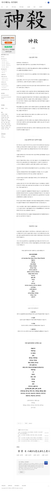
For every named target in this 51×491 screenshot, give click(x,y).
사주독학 (2, 128)
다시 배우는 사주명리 (9, 2)
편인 (7, 119)
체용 (8, 122)
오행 (6, 122)
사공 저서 (4, 84)
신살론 (28, 7)
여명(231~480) (5, 80)
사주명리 (2, 114)
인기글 (6, 108)
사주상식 (3, 82)
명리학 (2, 119)
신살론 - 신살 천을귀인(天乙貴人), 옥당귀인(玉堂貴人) (28, 441)
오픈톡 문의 (10, 485)
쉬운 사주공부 (3, 115)
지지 (9, 127)
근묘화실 (6, 127)
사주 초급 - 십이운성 (6, 65)
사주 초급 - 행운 (5, 67)
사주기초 (2, 124)
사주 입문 (4, 60)
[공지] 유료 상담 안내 (4, 95)
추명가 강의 (4, 76)
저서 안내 (4, 87)
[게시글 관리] (22, 423)
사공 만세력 (24, 485)
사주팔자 (8, 120)
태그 (35, 7)
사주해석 (2, 127)
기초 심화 (4, 70)
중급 (3, 72)
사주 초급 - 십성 (5, 62)
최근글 (2, 108)
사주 (5, 128)
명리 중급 (21, 7)
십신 (4, 125)
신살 (4, 122)
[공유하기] (20, 423)
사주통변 (2, 120)
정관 (8, 117)
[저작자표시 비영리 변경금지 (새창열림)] (30, 423)
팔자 (10, 125)
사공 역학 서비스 (5, 89)
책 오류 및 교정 (5, 85)
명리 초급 (14, 7)
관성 (5, 120)
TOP (49, 486)
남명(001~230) (5, 78)
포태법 (6, 114)
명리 (2, 122)
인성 (7, 115)
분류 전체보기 (5, 54)
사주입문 (8, 124)
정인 (2, 125)
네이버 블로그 (17, 485)
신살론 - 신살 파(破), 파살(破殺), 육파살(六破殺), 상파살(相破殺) (30, 437)
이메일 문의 (3, 485)
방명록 (40, 7)
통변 (5, 124)
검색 (46, 2)
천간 (5, 117)
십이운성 (2, 117)
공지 (7, 7)
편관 (8, 128)
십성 (5, 119)
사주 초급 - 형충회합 (6, 63)
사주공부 (7, 125)
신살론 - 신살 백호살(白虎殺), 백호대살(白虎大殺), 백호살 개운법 (30, 439)
